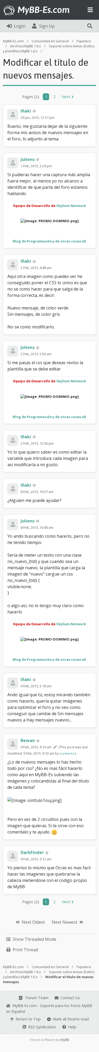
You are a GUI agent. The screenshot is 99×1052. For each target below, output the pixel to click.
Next (67, 96)
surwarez (66, 753)
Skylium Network (71, 205)
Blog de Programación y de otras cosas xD (49, 241)
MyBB (64, 1039)
